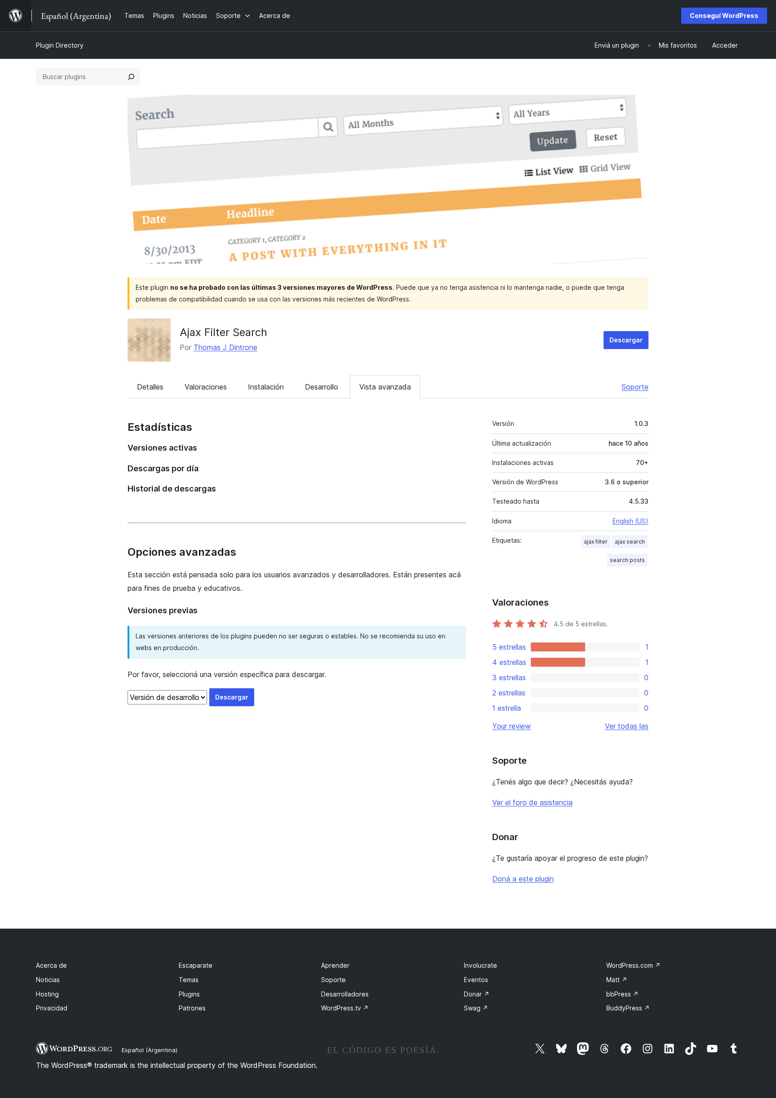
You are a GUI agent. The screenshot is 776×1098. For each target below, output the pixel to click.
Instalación (266, 386)
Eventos (476, 979)
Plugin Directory (60, 45)
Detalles (150, 386)
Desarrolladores (345, 994)
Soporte (635, 386)
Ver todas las (626, 726)
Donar (476, 994)
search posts (627, 560)
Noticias (48, 979)
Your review (511, 726)
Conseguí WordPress (724, 15)
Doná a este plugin (523, 878)
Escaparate (195, 965)
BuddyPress (628, 1008)
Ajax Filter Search (223, 332)
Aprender (335, 965)
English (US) (630, 521)
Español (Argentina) (149, 1050)
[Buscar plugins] (131, 77)
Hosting (47, 994)
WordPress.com (633, 965)
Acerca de (51, 965)
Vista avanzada (385, 386)
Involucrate (480, 965)
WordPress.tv (345, 1008)
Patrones (192, 1008)
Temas (188, 979)
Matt (616, 979)
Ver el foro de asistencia (532, 802)
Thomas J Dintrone (225, 347)
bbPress (622, 994)
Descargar (626, 340)
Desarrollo (321, 386)
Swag (476, 1008)
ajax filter (596, 541)
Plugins (189, 994)
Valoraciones (206, 386)
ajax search (630, 541)
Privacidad (51, 1008)
